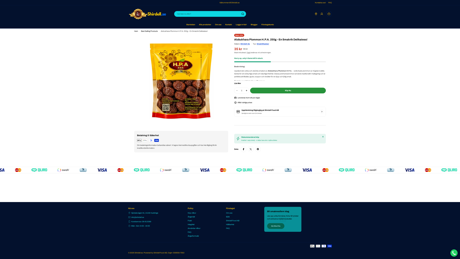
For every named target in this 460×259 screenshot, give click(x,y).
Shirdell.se (245, 44)
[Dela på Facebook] (243, 149)
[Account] (321, 13)
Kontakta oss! (320, 3)
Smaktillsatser (263, 44)
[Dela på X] (251, 149)
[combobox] (210, 14)
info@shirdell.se (137, 217)
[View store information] (322, 112)
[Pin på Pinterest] (258, 149)
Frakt (248, 52)
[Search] (242, 13)
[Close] (323, 136)
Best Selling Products (149, 31)
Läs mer (237, 83)
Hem (136, 31)
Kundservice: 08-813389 (141, 222)
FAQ (330, 3)
